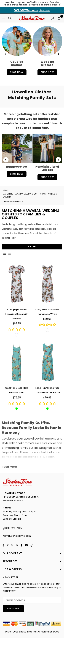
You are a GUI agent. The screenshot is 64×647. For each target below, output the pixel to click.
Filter (32, 246)
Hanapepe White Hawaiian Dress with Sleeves (16, 314)
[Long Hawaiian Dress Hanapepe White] (47, 283)
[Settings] (52, 18)
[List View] (9, 253)
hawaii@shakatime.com (17, 536)
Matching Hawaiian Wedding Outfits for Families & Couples (30, 195)
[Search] (10, 18)
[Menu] (3, 18)
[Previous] (6, 54)
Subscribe (13, 608)
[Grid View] (4, 253)
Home (6, 190)
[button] (59, 18)
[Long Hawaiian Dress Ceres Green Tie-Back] (47, 362)
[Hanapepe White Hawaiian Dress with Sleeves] (16, 283)
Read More (9, 467)
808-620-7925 (13, 528)
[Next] (58, 54)
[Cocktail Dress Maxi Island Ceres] (16, 362)
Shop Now (16, 72)
